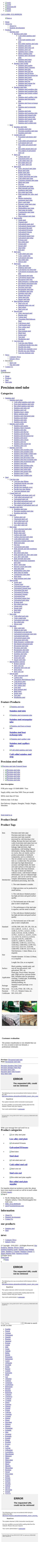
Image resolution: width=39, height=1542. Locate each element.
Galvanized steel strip (25, 258)
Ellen (7, 1260)
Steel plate (17, 166)
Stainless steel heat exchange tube (25, 459)
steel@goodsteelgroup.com (14, 1206)
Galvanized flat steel (25, 228)
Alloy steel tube (23, 266)
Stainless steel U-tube (25, 121)
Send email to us (6, 815)
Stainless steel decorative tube (24, 457)
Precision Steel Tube (8, 1070)
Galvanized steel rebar (25, 238)
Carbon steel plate (24, 174)
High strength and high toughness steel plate (26, 189)
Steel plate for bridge (25, 210)
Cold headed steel (24, 325)
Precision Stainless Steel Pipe (11, 1068)
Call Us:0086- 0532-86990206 (11, 14)
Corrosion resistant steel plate (28, 180)
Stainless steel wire (24, 85)
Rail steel (21, 250)
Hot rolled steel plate (25, 192)
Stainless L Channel (12, 1251)
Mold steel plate (23, 182)
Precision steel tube (24, 287)
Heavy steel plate (24, 202)
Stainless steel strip (24, 46)
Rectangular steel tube (25, 289)
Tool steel (21, 337)
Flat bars (21, 184)
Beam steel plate (23, 170)
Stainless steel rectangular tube (24, 461)
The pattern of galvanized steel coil (26, 505)
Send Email (5, 1257)
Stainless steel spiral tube (26, 117)
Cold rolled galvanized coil (27, 141)
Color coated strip (24, 256)
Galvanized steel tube (25, 275)
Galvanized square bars (26, 236)
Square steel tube (24, 299)
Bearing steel (22, 315)
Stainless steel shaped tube (27, 115)
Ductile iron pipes (24, 347)
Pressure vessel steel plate (27, 204)
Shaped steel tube (24, 295)
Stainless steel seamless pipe (27, 89)
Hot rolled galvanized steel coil (24, 501)
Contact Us (9, 367)
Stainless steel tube (20, 87)
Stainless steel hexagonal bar (28, 75)
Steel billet (21, 248)
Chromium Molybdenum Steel (24, 679)
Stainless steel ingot (25, 77)
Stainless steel (14, 32)
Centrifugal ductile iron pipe (27, 345)
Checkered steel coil (25, 159)
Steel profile (18, 218)
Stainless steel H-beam (26, 73)
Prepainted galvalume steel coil (24, 495)
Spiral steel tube (23, 297)
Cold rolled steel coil (25, 161)
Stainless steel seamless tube (27, 91)
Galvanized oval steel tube (27, 270)
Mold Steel (22, 333)
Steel (11, 125)
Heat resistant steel (24, 331)
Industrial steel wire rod (26, 305)
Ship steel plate (23, 206)
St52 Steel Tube (6, 1074)
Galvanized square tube (26, 277)
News (7, 355)
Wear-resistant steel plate (26, 216)
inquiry (9, 1192)
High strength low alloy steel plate (25, 555)
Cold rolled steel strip (25, 254)
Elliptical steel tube (24, 268)
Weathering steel (23, 339)
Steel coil (17, 155)
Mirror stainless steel (25, 54)
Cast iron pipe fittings (25, 343)
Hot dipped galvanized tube (27, 283)
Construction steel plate (26, 212)
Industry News (15, 359)
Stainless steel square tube (27, 119)
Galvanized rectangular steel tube (25, 634)
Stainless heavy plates (25, 52)
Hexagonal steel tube (25, 279)
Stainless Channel (26, 1251)
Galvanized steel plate (25, 186)
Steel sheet (21, 214)
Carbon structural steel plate (27, 176)
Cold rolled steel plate (25, 178)
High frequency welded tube (28, 281)
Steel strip (17, 252)
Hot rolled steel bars (21, 604)
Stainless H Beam (22, 1253)
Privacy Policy (19, 1247)
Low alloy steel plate (21, 557)
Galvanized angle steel (26, 224)
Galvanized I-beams (25, 232)
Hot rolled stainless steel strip (28, 44)
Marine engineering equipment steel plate (25, 199)
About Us (8, 24)
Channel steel (22, 222)
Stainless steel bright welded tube (25, 454)
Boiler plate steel (24, 172)
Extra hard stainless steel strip (24, 404)
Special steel (18, 311)
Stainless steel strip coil (26, 48)
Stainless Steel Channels (26, 67)
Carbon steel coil (24, 157)
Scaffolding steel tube (25, 291)
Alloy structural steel (25, 313)
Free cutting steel (24, 327)
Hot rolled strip (23, 260)
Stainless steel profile (21, 63)
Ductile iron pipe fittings (26, 351)
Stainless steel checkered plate (24, 416)
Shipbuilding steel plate (26, 208)
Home (7, 22)
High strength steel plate (22, 559)
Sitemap (10, 1247)
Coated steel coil (19, 135)
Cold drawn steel (24, 323)
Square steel (22, 246)
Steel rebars (22, 307)
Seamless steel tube (20, 127)
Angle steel (22, 220)
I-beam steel (22, 244)
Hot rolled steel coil (25, 163)
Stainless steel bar (24, 81)
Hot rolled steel (23, 242)
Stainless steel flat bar (25, 71)
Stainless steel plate (20, 34)
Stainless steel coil (24, 50)
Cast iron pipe (18, 341)
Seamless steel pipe (24, 129)
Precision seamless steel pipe (28, 131)
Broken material (19, 664)
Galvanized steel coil (25, 143)
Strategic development (17, 28)
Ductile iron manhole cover (27, 349)
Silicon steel (22, 262)
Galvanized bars (23, 234)
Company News (15, 357)
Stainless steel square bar (26, 83)
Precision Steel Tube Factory (10, 1072)
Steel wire (13, 363)
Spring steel (22, 335)
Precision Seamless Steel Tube (11, 1066)
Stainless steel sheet (25, 59)
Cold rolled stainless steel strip (24, 402)
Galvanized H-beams (25, 230)
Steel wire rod (23, 303)
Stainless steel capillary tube (27, 97)
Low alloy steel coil (25, 164)
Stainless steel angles (25, 65)
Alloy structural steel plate (27, 168)
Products (8, 30)
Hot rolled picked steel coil (27, 149)
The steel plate (14, 365)
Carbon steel (22, 317)
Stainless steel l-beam (25, 79)
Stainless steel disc (24, 69)
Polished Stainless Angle (9, 1249)
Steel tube (17, 264)
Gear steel (21, 329)
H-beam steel (22, 240)
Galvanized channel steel (26, 226)
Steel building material (21, 301)
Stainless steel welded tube (27, 123)
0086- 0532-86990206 (13, 1204)
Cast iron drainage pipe (26, 353)
